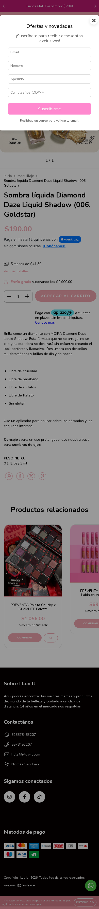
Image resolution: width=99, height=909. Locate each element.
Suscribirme (49, 109)
